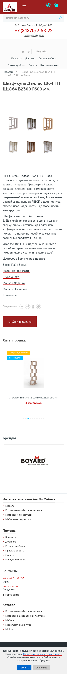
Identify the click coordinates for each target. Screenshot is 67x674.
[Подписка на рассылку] (23, 51)
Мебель (9, 506)
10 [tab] (43, 418)
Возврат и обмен (47, 59)
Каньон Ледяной (14, 283)
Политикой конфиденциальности (42, 654)
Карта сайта (12, 595)
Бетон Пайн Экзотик (16, 270)
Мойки (9, 629)
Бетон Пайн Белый (15, 264)
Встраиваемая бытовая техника (23, 510)
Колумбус (41, 51)
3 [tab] (28, 418)
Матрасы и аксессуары (18, 515)
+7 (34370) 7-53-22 (34, 31)
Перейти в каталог (20, 322)
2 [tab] (25, 418)
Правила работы (16, 65)
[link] (21, 306)
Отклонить (41, 667)
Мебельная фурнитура (18, 519)
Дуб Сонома (11, 277)
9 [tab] (41, 418)
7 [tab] (37, 418)
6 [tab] (34, 418)
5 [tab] (32, 418)
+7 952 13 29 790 (10, 587)
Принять (24, 667)
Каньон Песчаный (15, 289)
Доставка (30, 59)
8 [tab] (39, 418)
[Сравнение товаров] (29, 51)
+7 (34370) (13, 578)
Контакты (16, 59)
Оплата (33, 65)
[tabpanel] (33, 379)
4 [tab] (30, 418)
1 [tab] (23, 418)
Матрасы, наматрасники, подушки (25, 616)
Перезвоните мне (34, 35)
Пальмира (10, 295)
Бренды (9, 438)
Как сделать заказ (49, 65)
